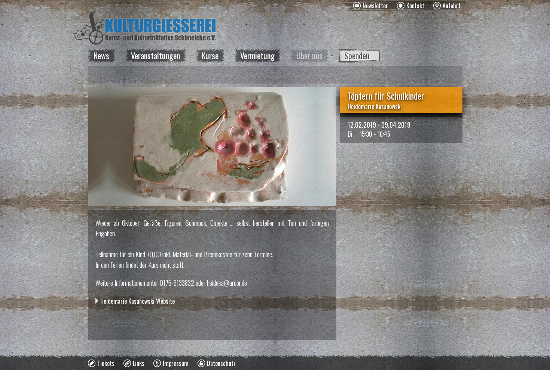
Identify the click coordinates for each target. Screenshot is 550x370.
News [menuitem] (101, 55)
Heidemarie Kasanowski (375, 106)
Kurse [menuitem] (210, 55)
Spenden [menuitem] (356, 55)
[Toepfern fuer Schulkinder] (212, 146)
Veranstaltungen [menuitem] (155, 55)
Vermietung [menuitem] (257, 55)
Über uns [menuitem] (309, 55)
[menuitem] (370, 5)
